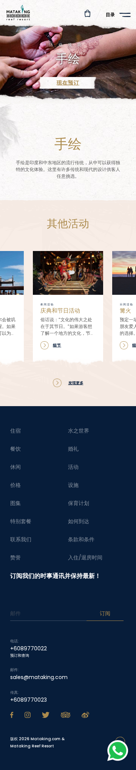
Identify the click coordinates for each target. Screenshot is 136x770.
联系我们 (20, 539)
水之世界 (78, 430)
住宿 (15, 430)
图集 (15, 503)
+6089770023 (28, 700)
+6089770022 (28, 648)
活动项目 (68, 45)
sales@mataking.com (39, 677)
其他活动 (68, 225)
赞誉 (15, 557)
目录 (110, 14)
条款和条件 (81, 539)
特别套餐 (20, 521)
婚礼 (73, 449)
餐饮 (15, 449)
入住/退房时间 (85, 557)
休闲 (15, 467)
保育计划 (78, 503)
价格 (15, 485)
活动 (73, 467)
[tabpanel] (68, 60)
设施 (73, 485)
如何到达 (78, 521)
